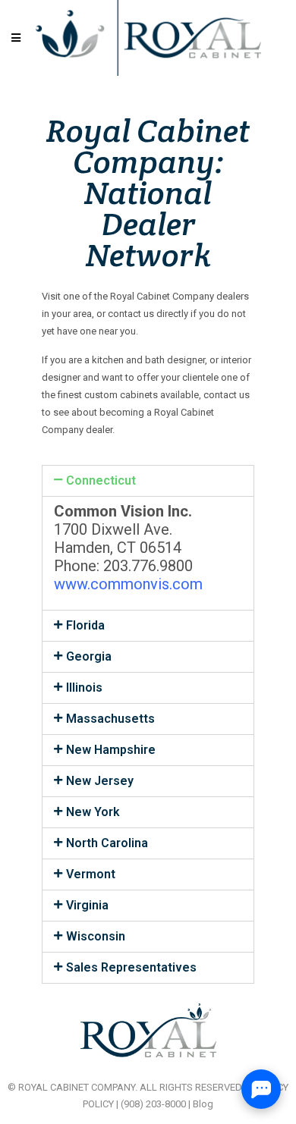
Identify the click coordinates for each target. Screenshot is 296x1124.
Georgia (89, 656)
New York (93, 812)
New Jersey (100, 781)
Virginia (87, 905)
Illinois (84, 687)
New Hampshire (111, 750)
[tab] (148, 481)
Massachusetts (110, 718)
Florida (85, 625)
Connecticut (101, 480)
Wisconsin (95, 936)
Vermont (90, 874)
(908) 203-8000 (153, 1104)
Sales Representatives (131, 967)
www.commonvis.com (128, 584)
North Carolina (107, 843)
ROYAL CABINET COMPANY (76, 1087)
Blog (203, 1104)
